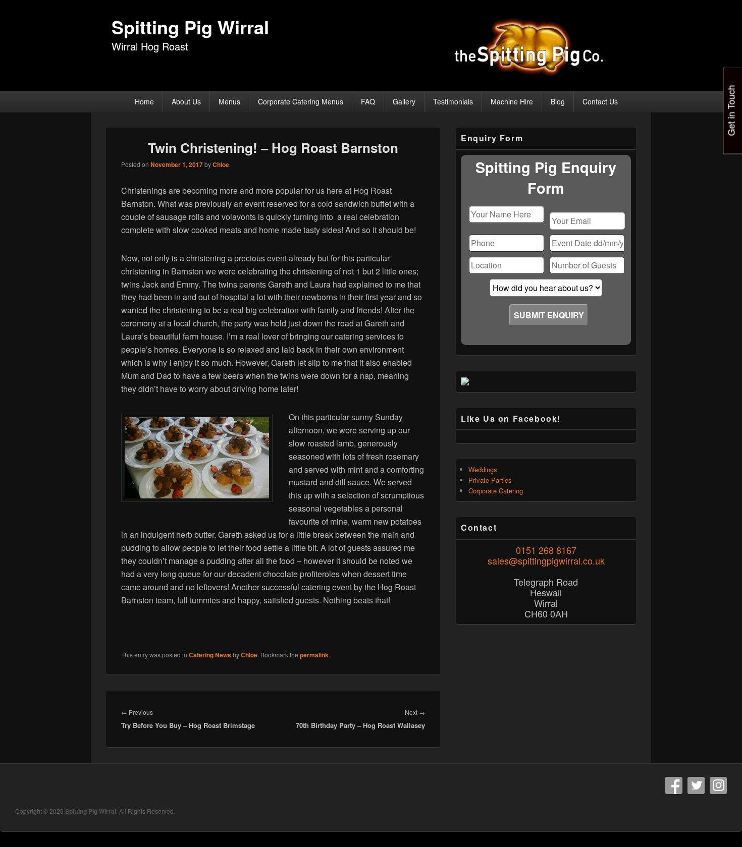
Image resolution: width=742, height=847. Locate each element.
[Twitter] (696, 785)
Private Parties (490, 480)
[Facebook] (673, 785)
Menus (229, 101)
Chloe (221, 164)
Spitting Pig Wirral (190, 27)
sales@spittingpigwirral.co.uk (546, 560)
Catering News (210, 654)
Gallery (404, 101)
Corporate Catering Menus (300, 101)
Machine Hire (512, 101)
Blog (558, 101)
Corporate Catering (495, 490)
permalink (314, 654)
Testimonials (453, 101)
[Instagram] (718, 785)
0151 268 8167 (546, 549)
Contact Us (600, 101)
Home (144, 101)
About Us (186, 101)
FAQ (368, 101)
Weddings (482, 469)
